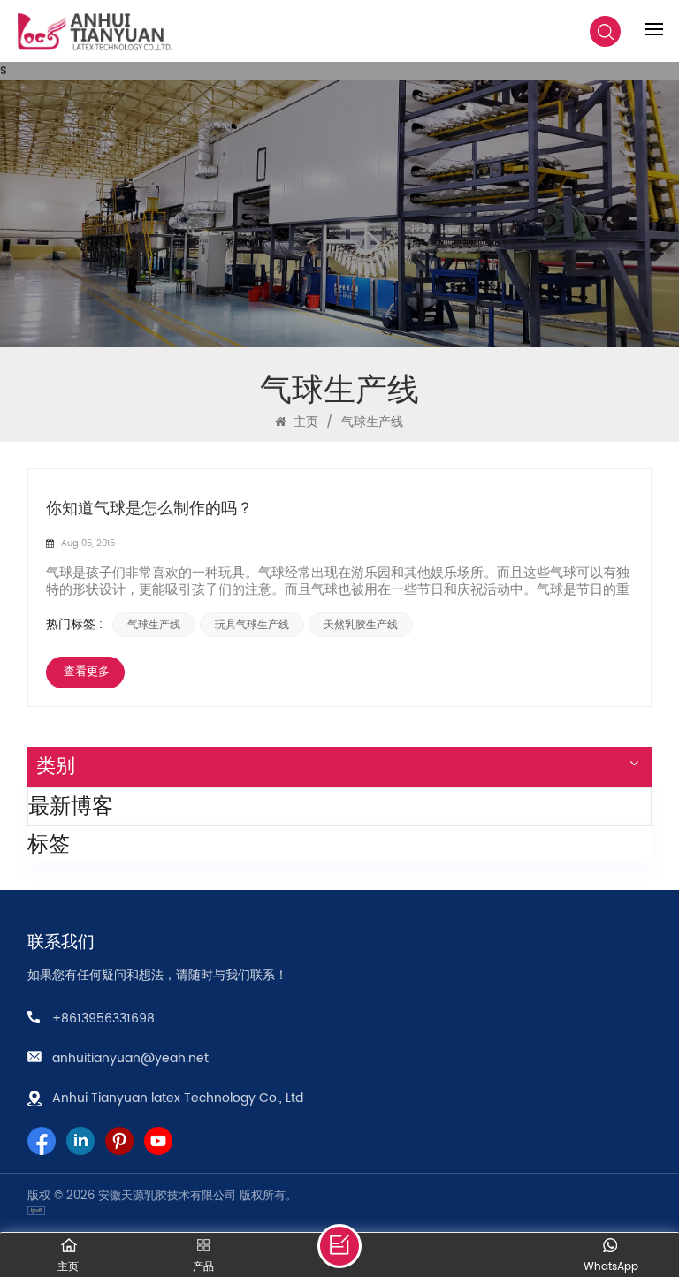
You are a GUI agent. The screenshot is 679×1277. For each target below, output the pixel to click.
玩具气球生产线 (252, 625)
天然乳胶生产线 (361, 625)
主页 (304, 422)
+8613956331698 (103, 1018)
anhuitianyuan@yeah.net (130, 1058)
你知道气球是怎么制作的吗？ (149, 508)
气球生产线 (153, 625)
